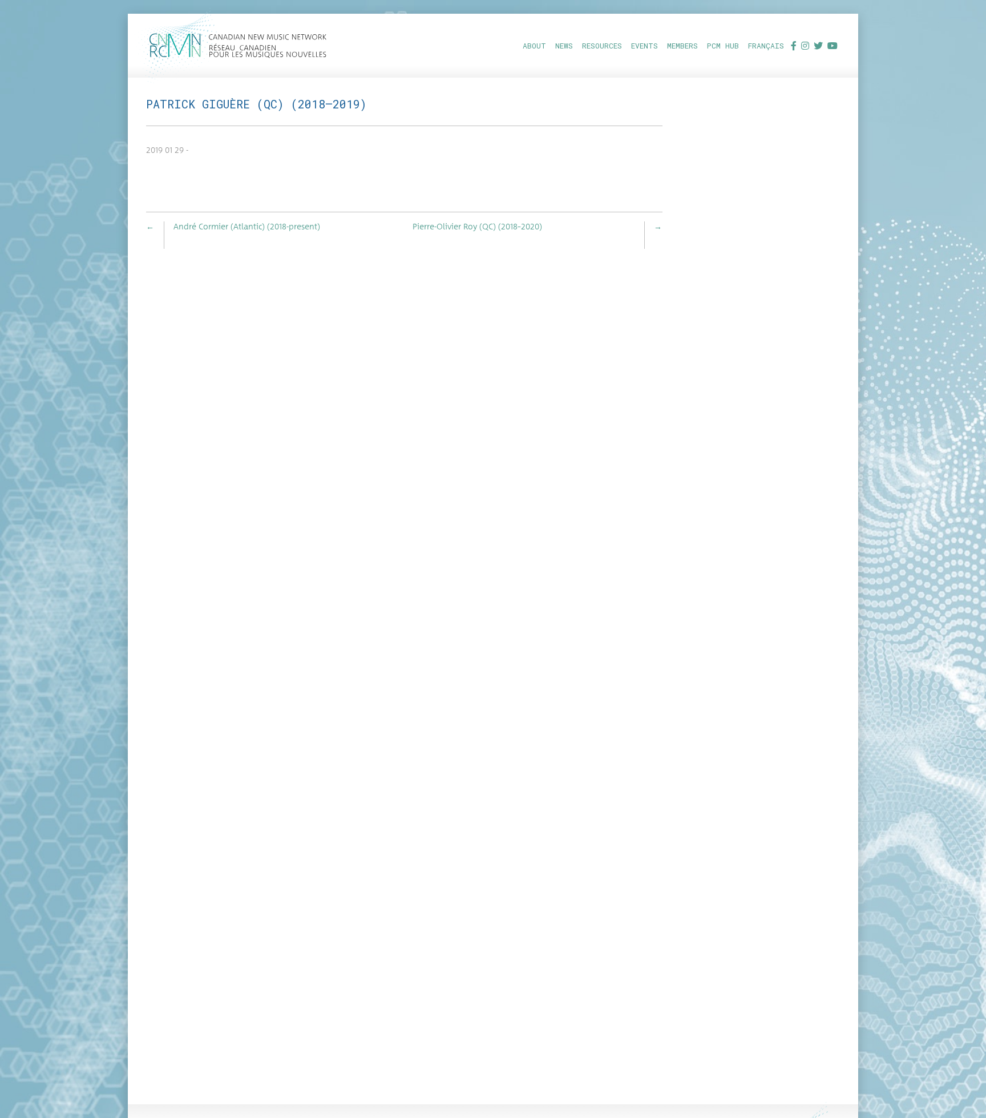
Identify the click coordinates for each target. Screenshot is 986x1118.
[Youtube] (832, 45)
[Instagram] (805, 45)
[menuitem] (534, 45)
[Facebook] (794, 45)
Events (644, 46)
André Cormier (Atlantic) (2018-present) (246, 227)
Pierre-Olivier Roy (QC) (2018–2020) (477, 227)
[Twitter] (818, 45)
